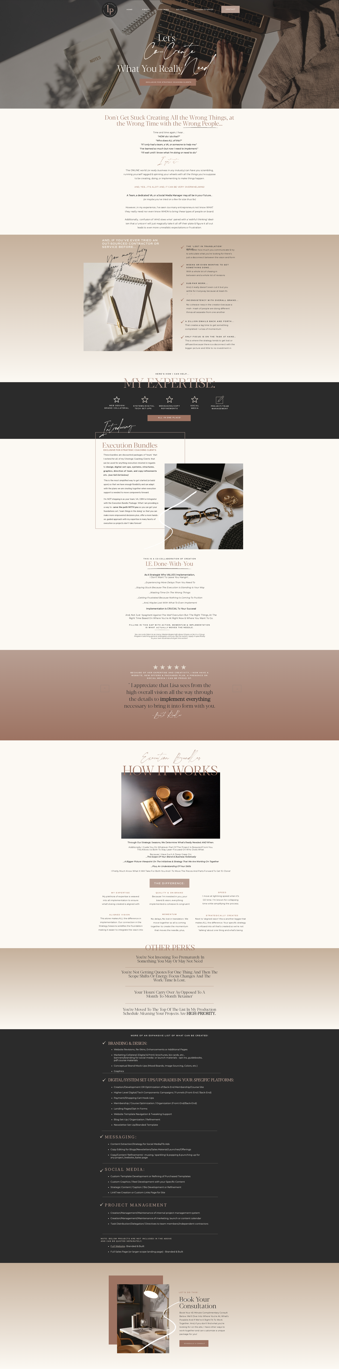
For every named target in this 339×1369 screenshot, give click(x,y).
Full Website (118, 1246)
